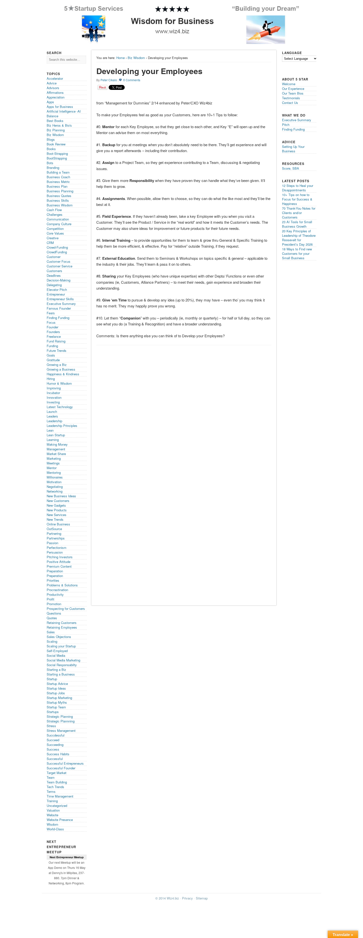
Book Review (56, 144)
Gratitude (53, 360)
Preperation (55, 575)
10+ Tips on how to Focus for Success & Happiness (297, 199)
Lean (50, 430)
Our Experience (293, 88)
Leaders (52, 416)
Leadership (54, 421)
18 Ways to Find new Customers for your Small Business (297, 253)
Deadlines (54, 275)
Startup (52, 679)
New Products (57, 510)
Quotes (52, 618)
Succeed (53, 740)
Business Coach (58, 177)
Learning (53, 439)
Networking (54, 491)
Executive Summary (61, 303)
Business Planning (60, 191)
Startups (53, 711)
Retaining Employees (62, 627)
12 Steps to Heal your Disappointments (297, 187)
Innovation (54, 397)
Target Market (56, 772)
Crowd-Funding (57, 247)
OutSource (54, 528)
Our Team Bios (292, 93)
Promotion (54, 603)
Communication (58, 219)
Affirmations (55, 92)
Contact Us (290, 102)
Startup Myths (57, 702)
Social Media (56, 655)
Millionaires (55, 477)
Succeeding (55, 744)
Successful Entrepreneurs (65, 763)
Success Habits (58, 754)
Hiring (51, 378)
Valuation (53, 810)
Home (120, 57)
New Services (56, 514)
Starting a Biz (56, 669)
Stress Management (61, 730)
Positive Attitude (58, 561)
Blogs (51, 139)
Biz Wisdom (136, 57)
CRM (50, 242)
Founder (52, 327)
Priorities (53, 580)
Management (56, 449)
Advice (52, 83)
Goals (51, 355)
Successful (55, 758)
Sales (51, 632)
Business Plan (57, 186)
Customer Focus (58, 261)
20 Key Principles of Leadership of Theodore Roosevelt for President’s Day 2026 (299, 238)
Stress (51, 725)
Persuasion (55, 552)
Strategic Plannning (61, 721)
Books (51, 148)
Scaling (52, 641)
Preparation (55, 571)
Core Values (55, 233)
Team (51, 777)
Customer (53, 256)
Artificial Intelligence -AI (64, 111)
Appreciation (55, 97)
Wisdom (52, 824)
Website (52, 815)
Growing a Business (61, 369)
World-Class (55, 829)
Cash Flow (54, 209)
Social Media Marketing (63, 660)
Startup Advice (57, 683)
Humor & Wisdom (59, 383)
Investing (53, 402)
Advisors (53, 87)
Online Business (58, 524)
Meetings (53, 463)
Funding (52, 345)
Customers (54, 270)
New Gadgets (56, 505)
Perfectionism (56, 547)
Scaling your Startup (61, 646)
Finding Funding (58, 317)
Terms (51, 791)
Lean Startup (56, 435)
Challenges (54, 214)
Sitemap (202, 898)
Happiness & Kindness (63, 374)
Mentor (52, 467)
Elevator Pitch (57, 289)
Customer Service (59, 266)
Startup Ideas (56, 688)
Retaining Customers (62, 622)
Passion (52, 542)
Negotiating (55, 486)
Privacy (187, 898)
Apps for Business (60, 106)
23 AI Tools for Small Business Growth (297, 224)
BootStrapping (57, 158)
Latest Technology (60, 406)
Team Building (57, 782)
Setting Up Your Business (293, 148)
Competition (55, 228)
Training (52, 800)
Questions (54, 613)
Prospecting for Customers (66, 608)
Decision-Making (58, 280)
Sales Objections (59, 636)
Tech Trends (55, 786)
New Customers (58, 500)
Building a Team (58, 172)
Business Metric (58, 181)
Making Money (57, 444)
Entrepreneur (56, 294)
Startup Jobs (56, 693)
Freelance (54, 336)
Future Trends (56, 350)
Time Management (60, 796)
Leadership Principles (62, 425)
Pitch (285, 124)
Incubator (53, 392)
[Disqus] (183, 410)
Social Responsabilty (62, 664)
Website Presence (60, 819)
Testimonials (291, 98)
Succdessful (55, 735)
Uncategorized (57, 805)
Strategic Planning (60, 716)
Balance (52, 116)
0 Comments (131, 80)
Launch (52, 411)
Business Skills (58, 200)
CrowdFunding (57, 252)
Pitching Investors (60, 557)
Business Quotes (59, 195)
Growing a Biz (57, 364)
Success (53, 749)
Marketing (54, 458)
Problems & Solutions (62, 585)
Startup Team (56, 707)
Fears (51, 313)
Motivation (54, 481)
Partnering (54, 533)
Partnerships (56, 538)
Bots (50, 162)
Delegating (54, 284)
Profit (50, 599)
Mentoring (54, 472)
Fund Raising (56, 341)
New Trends (55, 519)
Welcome (288, 83)
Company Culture (59, 223)
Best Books (55, 120)
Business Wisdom (60, 205)
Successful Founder (61, 768)
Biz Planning (56, 130)
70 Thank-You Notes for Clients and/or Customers (298, 213)
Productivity (55, 594)
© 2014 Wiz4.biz (167, 898)
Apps (50, 102)
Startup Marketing (59, 697)
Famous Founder (59, 308)
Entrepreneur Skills (60, 299)
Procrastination (57, 589)
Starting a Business (61, 674)
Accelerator (55, 78)
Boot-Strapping (57, 153)
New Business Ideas (61, 496)
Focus (51, 322)
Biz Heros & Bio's (59, 125)
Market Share (56, 453)
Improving (54, 388)
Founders (53, 331)
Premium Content (59, 566)
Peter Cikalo (109, 80)
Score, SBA (290, 168)
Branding (53, 167)
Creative (53, 238)
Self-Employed (57, 650)
